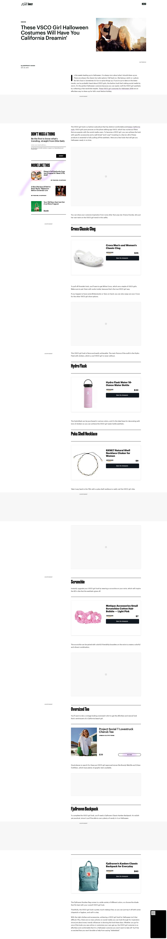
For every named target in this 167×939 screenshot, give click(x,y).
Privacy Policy (34, 149)
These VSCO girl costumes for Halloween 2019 (116, 88)
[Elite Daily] (27, 4)
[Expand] (152, 912)
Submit (61, 155)
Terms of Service (58, 148)
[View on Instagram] (106, 176)
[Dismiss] (164, 912)
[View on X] (106, 785)
